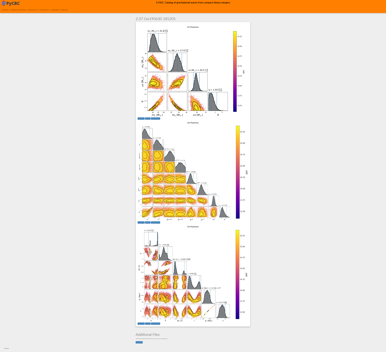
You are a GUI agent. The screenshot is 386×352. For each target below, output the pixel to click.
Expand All (139, 342)
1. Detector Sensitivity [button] (17, 10)
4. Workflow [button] (54, 10)
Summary (5, 10)
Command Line (155, 118)
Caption (148, 118)
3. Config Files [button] (43, 10)
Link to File (141, 118)
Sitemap (6, 348)
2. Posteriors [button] (31, 10)
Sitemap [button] (64, 10)
